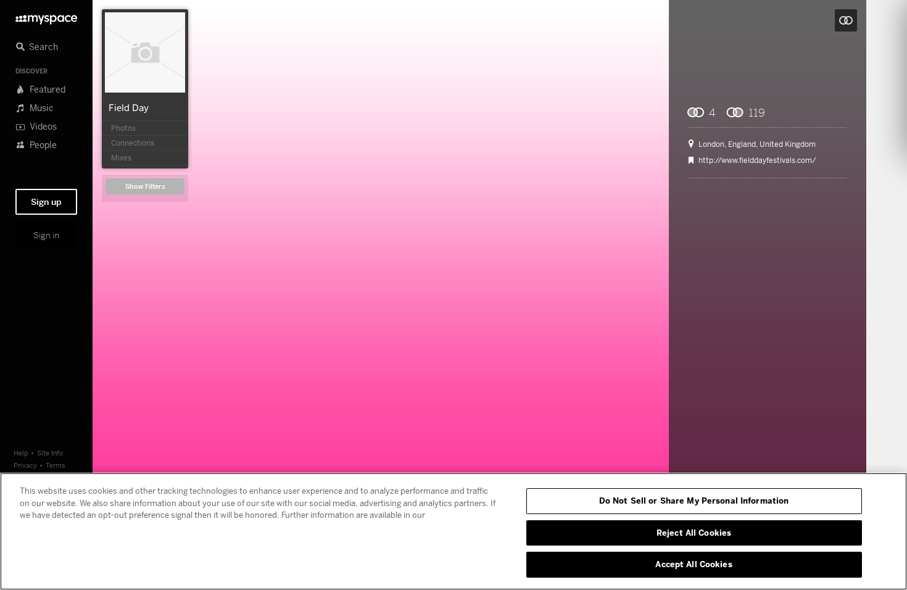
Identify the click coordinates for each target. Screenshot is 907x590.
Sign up (46, 201)
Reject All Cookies (693, 532)
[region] (453, 531)
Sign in (46, 235)
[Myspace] (46, 16)
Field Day (129, 107)
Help (21, 452)
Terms (55, 465)
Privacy (25, 465)
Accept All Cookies (693, 564)
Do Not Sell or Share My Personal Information (694, 500)
